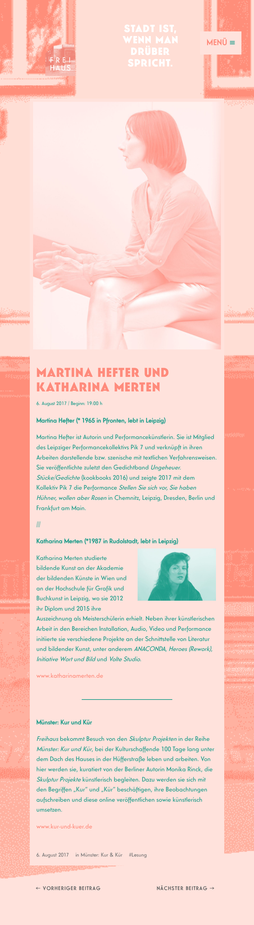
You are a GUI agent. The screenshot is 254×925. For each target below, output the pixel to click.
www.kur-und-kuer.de (64, 826)
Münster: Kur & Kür (101, 855)
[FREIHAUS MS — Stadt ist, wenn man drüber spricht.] (60, 51)
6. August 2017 (52, 855)
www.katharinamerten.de (69, 675)
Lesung (139, 855)
